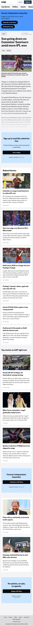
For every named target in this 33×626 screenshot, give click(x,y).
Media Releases (16, 619)
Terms (5, 617)
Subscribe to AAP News (9, 22)
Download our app (8, 26)
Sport (4, 34)
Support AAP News (16, 591)
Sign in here (21, 157)
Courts (23, 7)
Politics (15, 7)
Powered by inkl (16, 621)
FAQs (15, 617)
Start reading (16, 152)
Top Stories (5, 7)
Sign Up (28, 2)
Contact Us (26, 617)
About (20, 617)
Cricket (9, 50)
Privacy (10, 617)
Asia (3, 50)
